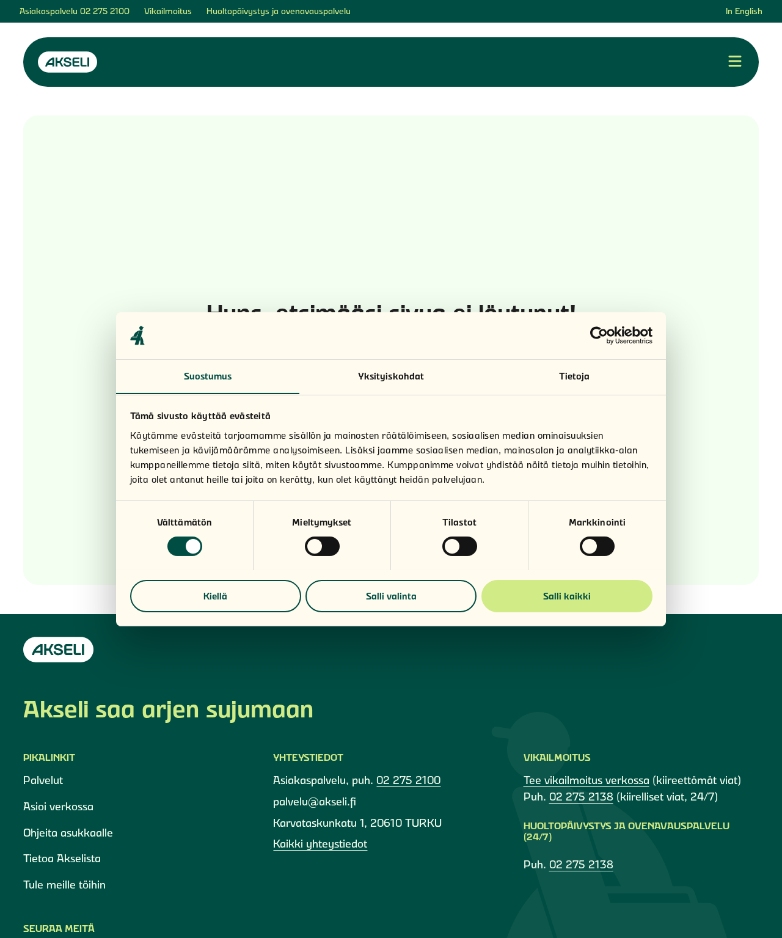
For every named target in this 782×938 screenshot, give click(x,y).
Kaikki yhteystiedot (320, 844)
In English (744, 10)
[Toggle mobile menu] (735, 62)
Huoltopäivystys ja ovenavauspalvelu (278, 10)
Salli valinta (391, 595)
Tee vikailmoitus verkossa (586, 780)
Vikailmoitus (168, 10)
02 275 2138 (581, 797)
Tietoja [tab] (574, 375)
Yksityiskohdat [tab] (391, 375)
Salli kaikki (567, 595)
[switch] (322, 546)
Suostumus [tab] (208, 375)
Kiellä (215, 595)
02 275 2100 (105, 10)
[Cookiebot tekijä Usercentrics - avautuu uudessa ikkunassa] (599, 335)
